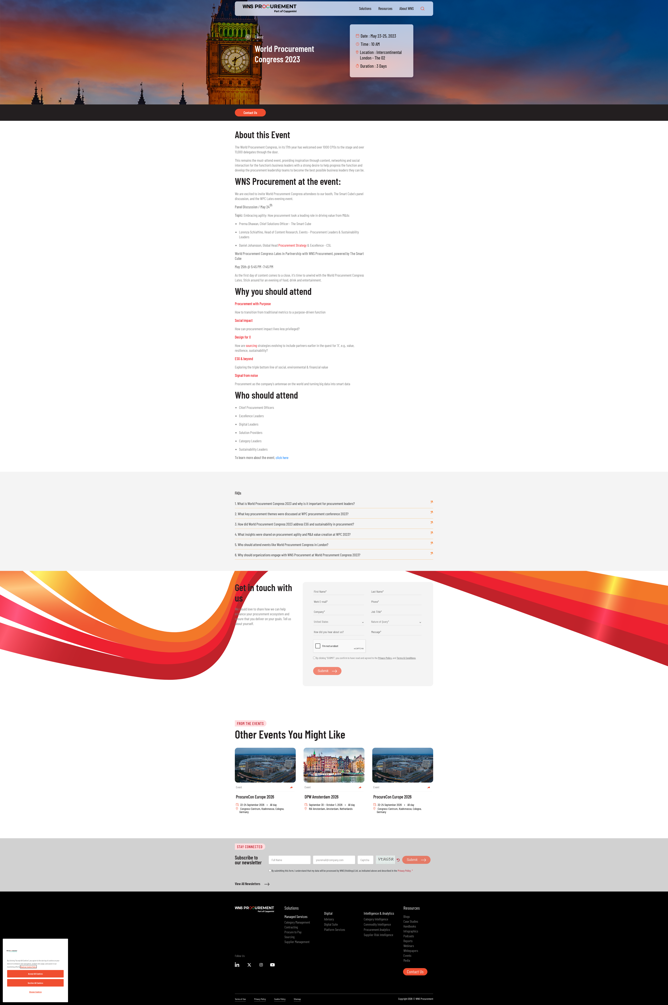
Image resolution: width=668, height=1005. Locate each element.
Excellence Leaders (251, 415)
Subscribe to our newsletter (248, 860)
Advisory (329, 919)
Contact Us (250, 113)
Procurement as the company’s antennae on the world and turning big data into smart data (292, 383)
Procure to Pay (292, 932)
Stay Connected (250, 846)
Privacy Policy (260, 999)
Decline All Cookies (35, 983)
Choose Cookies (35, 992)
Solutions (365, 8)
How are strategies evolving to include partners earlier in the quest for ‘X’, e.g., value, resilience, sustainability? (294, 347)
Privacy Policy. (385, 657)
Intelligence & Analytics (379, 913)
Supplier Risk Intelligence (378, 935)
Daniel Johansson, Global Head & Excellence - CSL (285, 245)
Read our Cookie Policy (28, 966)
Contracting (291, 927)
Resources (385, 8)
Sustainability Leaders (253, 449)
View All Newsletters (248, 884)
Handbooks (409, 926)
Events (407, 955)
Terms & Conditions (406, 657)
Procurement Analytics (377, 929)
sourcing (251, 345)
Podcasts (408, 936)
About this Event (262, 134)
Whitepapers (410, 950)
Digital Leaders (248, 424)
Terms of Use (240, 999)
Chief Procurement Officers (256, 407)
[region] (35, 970)
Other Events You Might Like (290, 734)
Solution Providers (250, 432)
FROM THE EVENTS (250, 723)
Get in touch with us (263, 592)
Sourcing (289, 937)
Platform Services (334, 929)
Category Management (297, 922)
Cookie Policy (279, 999)
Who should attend (266, 395)
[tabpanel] (265, 782)
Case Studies (410, 921)
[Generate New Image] (398, 861)
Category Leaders (250, 440)
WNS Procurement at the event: (288, 181)
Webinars (408, 946)
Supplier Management (296, 942)
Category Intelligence (376, 919)
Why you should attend (273, 291)
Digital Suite (331, 924)
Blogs (406, 916)
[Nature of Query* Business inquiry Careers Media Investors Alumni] (396, 622)
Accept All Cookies (35, 973)
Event (259, 37)
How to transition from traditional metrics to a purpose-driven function (280, 312)
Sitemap (297, 999)
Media (406, 960)
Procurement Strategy (292, 245)
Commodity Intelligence (377, 924)
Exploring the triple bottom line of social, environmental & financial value (281, 367)
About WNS (406, 8)
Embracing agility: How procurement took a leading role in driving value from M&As (292, 215)
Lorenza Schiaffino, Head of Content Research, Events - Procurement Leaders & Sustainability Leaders (299, 234)
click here (282, 457)
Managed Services (295, 916)
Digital (328, 913)
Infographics (410, 931)
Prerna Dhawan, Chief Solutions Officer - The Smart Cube (275, 223)
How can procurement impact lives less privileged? (267, 328)
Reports (407, 941)
